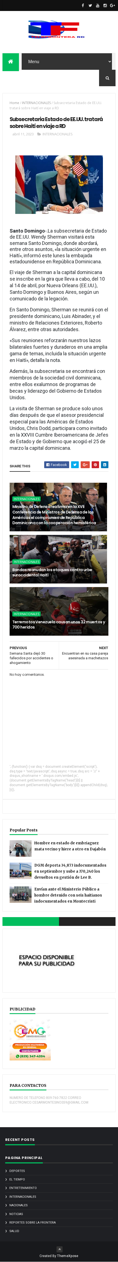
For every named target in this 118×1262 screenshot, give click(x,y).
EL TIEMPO (17, 1179)
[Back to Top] (60, 1249)
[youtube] (98, 5)
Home (14, 102)
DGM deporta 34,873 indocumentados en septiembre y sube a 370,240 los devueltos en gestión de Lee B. (70, 871)
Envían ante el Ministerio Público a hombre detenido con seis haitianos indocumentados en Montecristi (68, 895)
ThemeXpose (67, 1256)
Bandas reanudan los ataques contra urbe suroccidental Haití (52, 572)
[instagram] (105, 5)
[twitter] (90, 5)
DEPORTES (17, 1171)
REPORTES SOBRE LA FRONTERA (32, 1222)
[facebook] (83, 5)
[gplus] (112, 5)
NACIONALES (18, 1205)
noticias (16, 1214)
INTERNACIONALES (36, 102)
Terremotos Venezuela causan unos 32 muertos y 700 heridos (58, 624)
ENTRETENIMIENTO (23, 1188)
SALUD (14, 1231)
